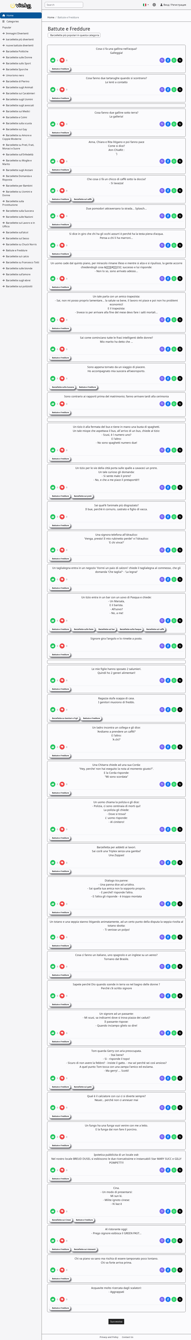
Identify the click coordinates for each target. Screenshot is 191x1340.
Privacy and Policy (109, 1337)
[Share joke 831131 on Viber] (162, 1240)
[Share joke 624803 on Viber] (162, 550)
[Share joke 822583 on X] (179, 903)
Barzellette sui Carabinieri (20, 93)
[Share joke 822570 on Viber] (162, 829)
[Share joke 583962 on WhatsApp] (174, 278)
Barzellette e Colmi (16, 117)
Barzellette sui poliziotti (19, 286)
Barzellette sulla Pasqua (130, 629)
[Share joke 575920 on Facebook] (168, 60)
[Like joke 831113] (52, 1170)
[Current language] (146, 4)
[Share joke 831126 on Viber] (162, 1211)
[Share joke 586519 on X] (179, 349)
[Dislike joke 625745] (62, 579)
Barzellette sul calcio (17, 256)
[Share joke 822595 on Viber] (162, 1136)
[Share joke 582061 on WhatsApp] (174, 215)
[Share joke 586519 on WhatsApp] (174, 349)
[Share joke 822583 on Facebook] (168, 903)
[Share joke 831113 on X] (179, 1170)
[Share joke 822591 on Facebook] (168, 995)
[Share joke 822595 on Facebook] (168, 1136)
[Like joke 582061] (52, 215)
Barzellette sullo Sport (18, 63)
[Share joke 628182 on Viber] (162, 645)
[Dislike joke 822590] (62, 966)
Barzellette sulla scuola (19, 123)
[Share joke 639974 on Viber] (162, 746)
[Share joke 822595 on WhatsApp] (174, 1136)
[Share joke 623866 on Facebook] (168, 516)
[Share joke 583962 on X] (179, 278)
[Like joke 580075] (52, 190)
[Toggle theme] (154, 4)
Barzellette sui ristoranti (85, 1249)
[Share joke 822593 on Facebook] (168, 1078)
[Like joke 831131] (52, 1240)
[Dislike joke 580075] (62, 190)
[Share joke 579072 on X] (179, 161)
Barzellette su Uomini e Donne (17, 193)
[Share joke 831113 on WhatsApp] (174, 1170)
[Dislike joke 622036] (62, 450)
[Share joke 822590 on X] (179, 966)
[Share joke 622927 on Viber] (162, 487)
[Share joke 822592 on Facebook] (168, 1033)
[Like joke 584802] (52, 319)
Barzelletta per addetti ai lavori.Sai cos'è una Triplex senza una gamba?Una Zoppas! (116, 851)
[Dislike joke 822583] (62, 903)
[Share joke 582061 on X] (179, 215)
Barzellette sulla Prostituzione (13, 203)
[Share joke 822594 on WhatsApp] (174, 1107)
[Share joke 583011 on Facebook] (168, 245)
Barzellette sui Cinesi (61, 1220)
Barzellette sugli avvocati (20, 105)
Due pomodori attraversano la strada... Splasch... (116, 208)
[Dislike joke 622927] (62, 487)
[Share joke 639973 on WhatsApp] (174, 709)
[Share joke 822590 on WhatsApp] (174, 966)
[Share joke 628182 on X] (179, 645)
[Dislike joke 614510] (62, 403)
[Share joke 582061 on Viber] (162, 215)
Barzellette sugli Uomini (19, 99)
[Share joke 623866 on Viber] (162, 516)
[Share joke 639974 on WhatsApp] (174, 746)
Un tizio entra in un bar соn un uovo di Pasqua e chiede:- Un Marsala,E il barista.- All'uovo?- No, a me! (116, 605)
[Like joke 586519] (52, 349)
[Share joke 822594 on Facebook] (168, 1107)
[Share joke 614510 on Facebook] (168, 403)
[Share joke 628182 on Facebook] (168, 645)
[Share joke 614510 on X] (179, 403)
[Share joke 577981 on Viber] (162, 124)
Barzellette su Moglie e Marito (17, 162)
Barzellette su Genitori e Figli (65, 718)
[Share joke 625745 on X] (179, 579)
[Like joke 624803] (52, 550)
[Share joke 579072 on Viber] (162, 161)
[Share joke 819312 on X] (179, 784)
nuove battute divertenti (19, 45)
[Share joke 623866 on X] (179, 516)
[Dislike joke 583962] (62, 278)
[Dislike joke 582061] (62, 215)
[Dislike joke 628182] (62, 645)
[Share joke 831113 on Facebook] (168, 1170)
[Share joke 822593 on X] (179, 1078)
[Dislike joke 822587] (62, 937)
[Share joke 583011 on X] (179, 245)
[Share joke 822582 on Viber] (162, 862)
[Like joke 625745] (52, 579)
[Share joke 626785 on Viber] (162, 620)
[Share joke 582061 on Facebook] (168, 215)
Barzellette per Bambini (19, 185)
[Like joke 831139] (52, 1299)
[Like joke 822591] (52, 995)
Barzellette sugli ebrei (18, 280)
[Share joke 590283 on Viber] (162, 378)
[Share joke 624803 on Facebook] (168, 550)
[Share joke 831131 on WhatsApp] (174, 1240)
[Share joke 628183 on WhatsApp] (174, 680)
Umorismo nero (15, 75)
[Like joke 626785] (52, 620)
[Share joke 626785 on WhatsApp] (174, 620)
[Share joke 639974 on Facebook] (168, 746)
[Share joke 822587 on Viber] (162, 937)
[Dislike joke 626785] (62, 620)
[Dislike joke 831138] (62, 1270)
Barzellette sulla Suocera (20, 210)
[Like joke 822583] (52, 903)
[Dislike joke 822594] (62, 1107)
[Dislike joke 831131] (62, 1240)
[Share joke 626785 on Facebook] (168, 620)
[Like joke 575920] (52, 60)
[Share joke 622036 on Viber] (162, 450)
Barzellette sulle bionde (19, 268)
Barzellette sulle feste (83, 629)
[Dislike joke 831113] (62, 1170)
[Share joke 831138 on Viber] (162, 1270)
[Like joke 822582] (52, 862)
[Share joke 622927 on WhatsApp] (174, 487)
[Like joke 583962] (52, 278)
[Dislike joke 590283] (62, 378)
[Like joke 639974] (52, 746)
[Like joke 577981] (52, 124)
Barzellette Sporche (17, 69)
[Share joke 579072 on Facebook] (168, 161)
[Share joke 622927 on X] (179, 487)
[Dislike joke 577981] (62, 124)
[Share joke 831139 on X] (179, 1299)
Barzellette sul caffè (83, 199)
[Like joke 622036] (52, 450)
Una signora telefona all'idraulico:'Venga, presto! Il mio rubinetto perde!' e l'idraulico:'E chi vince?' (116, 538)
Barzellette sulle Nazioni (19, 216)
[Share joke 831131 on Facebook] (168, 1240)
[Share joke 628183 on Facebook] (168, 680)
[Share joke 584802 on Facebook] (168, 319)
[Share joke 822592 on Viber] (162, 1033)
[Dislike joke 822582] (62, 862)
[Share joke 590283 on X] (179, 378)
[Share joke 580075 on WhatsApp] (174, 190)
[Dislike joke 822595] (62, 1136)
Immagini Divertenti (17, 33)
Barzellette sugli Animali (19, 87)
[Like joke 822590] (52, 966)
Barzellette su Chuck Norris (21, 244)
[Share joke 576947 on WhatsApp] (174, 89)
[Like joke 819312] (52, 784)
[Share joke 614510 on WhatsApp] (174, 403)
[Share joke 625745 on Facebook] (168, 579)
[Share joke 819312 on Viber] (162, 784)
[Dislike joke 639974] (62, 746)
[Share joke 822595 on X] (179, 1136)
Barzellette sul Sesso (17, 238)
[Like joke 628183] (52, 680)
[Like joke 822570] (52, 829)
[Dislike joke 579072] (62, 161)
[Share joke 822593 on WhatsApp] (174, 1078)
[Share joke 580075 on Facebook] (168, 190)
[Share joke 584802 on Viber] (162, 319)
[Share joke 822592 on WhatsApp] (174, 1033)
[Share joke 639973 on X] (179, 709)
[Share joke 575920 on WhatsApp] (174, 60)
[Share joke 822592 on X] (179, 1033)
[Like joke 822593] (52, 1078)
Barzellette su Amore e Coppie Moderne (16, 137)
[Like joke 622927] (52, 487)
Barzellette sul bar (106, 629)
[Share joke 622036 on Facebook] (168, 450)
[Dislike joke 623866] (62, 516)
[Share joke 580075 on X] (179, 190)
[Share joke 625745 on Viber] (162, 579)
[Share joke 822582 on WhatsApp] (174, 862)
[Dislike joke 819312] (62, 784)
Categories (12, 21)
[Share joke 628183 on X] (179, 680)
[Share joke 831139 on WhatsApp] (174, 1299)
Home (9, 15)
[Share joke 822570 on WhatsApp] (174, 829)
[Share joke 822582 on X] (179, 862)
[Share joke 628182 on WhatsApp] (174, 645)
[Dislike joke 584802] (62, 319)
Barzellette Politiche (17, 51)
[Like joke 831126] (52, 1211)
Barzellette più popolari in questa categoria (74, 35)
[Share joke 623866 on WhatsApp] (174, 516)
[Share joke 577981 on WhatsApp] (174, 124)
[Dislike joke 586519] (62, 349)
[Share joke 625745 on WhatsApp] (174, 579)
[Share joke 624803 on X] (179, 550)
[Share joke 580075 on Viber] (162, 190)
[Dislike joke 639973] (62, 709)
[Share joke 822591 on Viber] (162, 995)
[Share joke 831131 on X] (179, 1240)
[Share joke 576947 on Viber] (162, 89)
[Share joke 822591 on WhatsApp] (174, 995)
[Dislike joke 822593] (62, 1078)
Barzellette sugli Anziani (19, 170)
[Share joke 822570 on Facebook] (168, 829)
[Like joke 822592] (52, 1033)
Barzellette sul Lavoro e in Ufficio (18, 224)
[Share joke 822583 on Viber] (162, 903)
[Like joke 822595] (52, 1136)
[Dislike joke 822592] (62, 1033)
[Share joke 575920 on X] (179, 60)
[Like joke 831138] (52, 1270)
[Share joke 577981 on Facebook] (168, 124)
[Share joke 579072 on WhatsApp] (174, 161)
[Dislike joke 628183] (62, 680)
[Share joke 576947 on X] (179, 89)
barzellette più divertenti (20, 39)
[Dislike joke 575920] (62, 60)
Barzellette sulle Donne (19, 57)
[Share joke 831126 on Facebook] (168, 1211)
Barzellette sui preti (83, 496)
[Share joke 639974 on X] (179, 746)
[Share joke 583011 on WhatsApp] (174, 245)
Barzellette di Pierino (17, 81)
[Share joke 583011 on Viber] (162, 245)
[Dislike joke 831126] (62, 1211)
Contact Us (127, 1337)
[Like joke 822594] (52, 1107)
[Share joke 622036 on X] (179, 450)
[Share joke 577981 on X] (179, 124)
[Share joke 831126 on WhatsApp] (174, 1211)
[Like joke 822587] (52, 937)
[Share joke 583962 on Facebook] (168, 278)
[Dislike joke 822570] (62, 829)
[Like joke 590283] (52, 378)
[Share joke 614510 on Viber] (162, 403)
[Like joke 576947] (52, 89)
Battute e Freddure (16, 250)
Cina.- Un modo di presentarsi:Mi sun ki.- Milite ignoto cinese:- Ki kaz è (116, 1196)
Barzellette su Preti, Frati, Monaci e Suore (18, 146)
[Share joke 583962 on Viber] (162, 278)
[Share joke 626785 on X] (179, 620)
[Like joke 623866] (52, 516)
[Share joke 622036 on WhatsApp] (174, 450)
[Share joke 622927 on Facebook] (168, 487)
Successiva (116, 1321)
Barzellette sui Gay (16, 129)
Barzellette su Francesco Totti (22, 262)
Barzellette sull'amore (18, 274)
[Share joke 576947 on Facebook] (168, 89)
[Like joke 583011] (52, 245)
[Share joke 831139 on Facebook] (168, 1299)
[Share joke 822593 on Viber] (162, 1078)
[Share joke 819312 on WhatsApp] (174, 784)
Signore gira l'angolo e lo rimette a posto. (116, 638)
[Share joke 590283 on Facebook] (168, 378)
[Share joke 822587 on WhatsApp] (174, 937)
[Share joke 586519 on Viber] (162, 349)
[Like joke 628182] (52, 645)
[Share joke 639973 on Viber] (162, 709)
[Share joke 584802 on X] (179, 319)
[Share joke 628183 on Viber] (162, 680)
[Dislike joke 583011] (62, 245)
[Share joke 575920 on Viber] (162, 60)
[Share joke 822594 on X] (179, 1107)
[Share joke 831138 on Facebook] (168, 1270)
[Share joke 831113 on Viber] (162, 1170)
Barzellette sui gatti (83, 1087)
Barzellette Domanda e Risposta (17, 177)
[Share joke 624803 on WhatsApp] (174, 550)
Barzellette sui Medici (18, 111)
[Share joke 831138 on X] (179, 1270)
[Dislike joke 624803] (62, 550)
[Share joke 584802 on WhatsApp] (174, 319)
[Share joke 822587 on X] (179, 937)
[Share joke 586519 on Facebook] (168, 349)
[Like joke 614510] (52, 403)
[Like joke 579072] (52, 161)
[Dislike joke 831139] (62, 1299)
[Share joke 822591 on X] (179, 995)
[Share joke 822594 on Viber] (162, 1107)
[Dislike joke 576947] (62, 89)
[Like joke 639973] (52, 709)
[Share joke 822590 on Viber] (162, 966)
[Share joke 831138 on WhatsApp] (174, 1270)
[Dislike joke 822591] (62, 995)
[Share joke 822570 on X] (179, 829)
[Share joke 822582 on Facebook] (168, 862)
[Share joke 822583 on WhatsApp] (174, 903)
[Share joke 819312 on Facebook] (168, 784)
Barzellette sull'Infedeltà (19, 154)
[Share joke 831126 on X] (179, 1211)
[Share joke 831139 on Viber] (162, 1299)
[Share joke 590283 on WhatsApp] (174, 378)
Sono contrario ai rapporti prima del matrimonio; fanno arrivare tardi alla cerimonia (116, 396)
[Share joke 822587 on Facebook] (168, 937)
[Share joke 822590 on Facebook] (168, 966)
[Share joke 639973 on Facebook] (168, 709)
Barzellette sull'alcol (17, 232)
